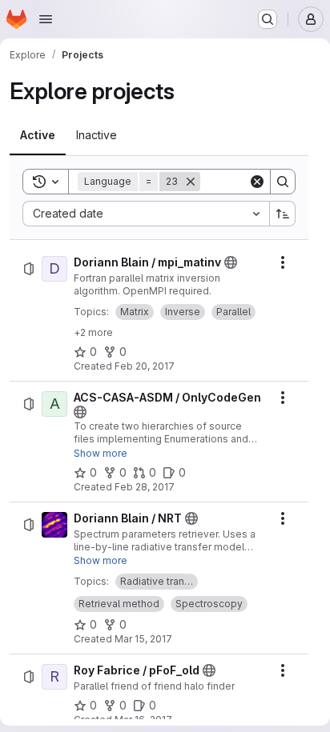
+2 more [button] (93, 332)
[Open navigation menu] (45, 19)
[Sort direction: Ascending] (283, 213)
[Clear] (257, 181)
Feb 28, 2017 (145, 487)
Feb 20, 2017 (145, 366)
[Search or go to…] (267, 19)
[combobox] (145, 213)
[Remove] (190, 181)
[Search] (283, 181)
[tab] (38, 135)
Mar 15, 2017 (143, 639)
